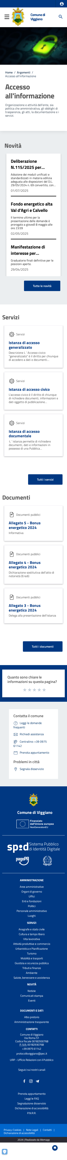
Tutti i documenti (43, 646)
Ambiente (31, 973)
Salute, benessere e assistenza (32, 978)
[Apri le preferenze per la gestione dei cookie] (6, 1153)
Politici (32, 906)
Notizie (32, 991)
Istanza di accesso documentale (24, 433)
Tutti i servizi (45, 479)
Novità (12, 145)
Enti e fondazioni (31, 901)
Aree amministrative (32, 887)
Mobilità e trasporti (32, 958)
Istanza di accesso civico (29, 389)
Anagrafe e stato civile (32, 929)
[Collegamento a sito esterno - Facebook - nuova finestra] (24, 1081)
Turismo (31, 953)
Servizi (10, 317)
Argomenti (23, 72)
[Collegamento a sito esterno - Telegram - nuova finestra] (37, 1081)
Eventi (31, 1000)
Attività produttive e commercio (31, 944)
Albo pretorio (31, 1017)
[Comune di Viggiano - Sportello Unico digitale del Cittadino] (18, 16)
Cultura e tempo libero (32, 934)
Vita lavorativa (31, 939)
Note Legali (32, 1130)
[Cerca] (61, 17)
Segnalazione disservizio (31, 1103)
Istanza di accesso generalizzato (24, 345)
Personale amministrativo (32, 911)
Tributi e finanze (31, 968)
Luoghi (32, 916)
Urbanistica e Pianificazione (31, 948)
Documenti (16, 497)
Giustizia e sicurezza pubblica (32, 963)
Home (9, 72)
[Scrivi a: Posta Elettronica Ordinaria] (31, 1057)
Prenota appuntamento (32, 1094)
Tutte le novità (42, 286)
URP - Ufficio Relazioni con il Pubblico (31, 1060)
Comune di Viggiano (38, 17)
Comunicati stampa (31, 996)
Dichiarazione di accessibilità (31, 1108)
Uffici (32, 896)
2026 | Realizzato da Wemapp (33, 1139)
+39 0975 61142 (31, 1049)
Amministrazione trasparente (31, 1022)
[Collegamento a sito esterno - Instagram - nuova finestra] (31, 1081)
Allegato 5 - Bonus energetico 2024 (25, 525)
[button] (62, 4)
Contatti (32, 1029)
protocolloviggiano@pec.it (31, 1053)
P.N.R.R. (31, 1113)
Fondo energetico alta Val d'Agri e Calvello (31, 207)
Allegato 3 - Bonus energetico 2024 (25, 607)
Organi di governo (31, 891)
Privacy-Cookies (12, 1130)
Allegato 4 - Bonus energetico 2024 (25, 564)
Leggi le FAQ (32, 1098)
